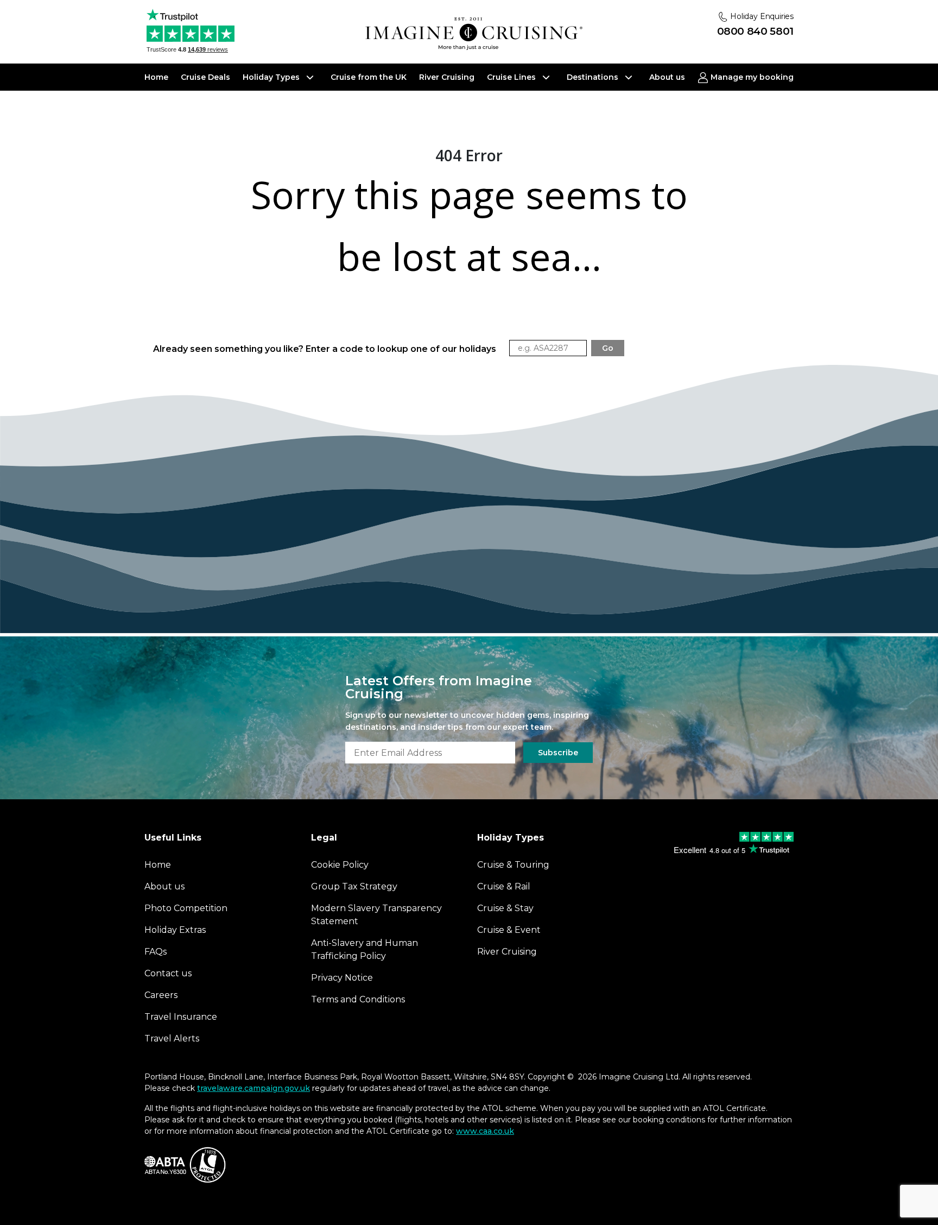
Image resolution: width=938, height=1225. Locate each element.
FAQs (155, 951)
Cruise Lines (512, 77)
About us (667, 77)
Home (156, 77)
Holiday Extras (175, 930)
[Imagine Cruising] (473, 33)
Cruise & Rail (503, 886)
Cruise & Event (509, 930)
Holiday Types (272, 77)
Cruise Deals (205, 77)
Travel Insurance (180, 1017)
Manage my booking (751, 77)
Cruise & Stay (505, 908)
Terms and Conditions (358, 999)
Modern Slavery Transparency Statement (376, 914)
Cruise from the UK (369, 77)
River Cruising (446, 77)
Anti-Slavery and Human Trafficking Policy (364, 949)
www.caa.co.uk (485, 1131)
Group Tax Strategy (354, 886)
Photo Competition (185, 908)
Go (607, 348)
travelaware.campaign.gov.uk (253, 1088)
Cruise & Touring (513, 865)
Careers (161, 995)
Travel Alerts (171, 1038)
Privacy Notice (342, 978)
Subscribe (558, 752)
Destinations (593, 77)
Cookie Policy (340, 865)
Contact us (168, 973)
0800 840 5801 (755, 31)
